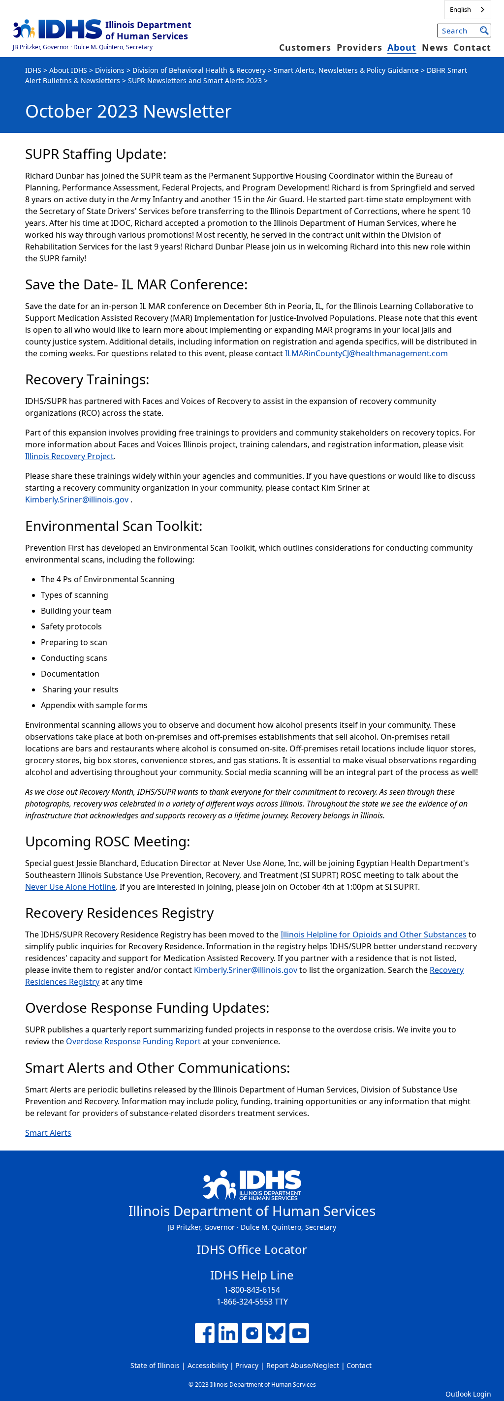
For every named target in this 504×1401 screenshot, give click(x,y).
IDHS (33, 70)
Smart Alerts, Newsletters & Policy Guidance (346, 70)
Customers (305, 47)
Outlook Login (468, 1394)
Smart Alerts (48, 1132)
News (435, 47)
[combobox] (467, 9)
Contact (472, 47)
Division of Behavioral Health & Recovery (199, 70)
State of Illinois (155, 1365)
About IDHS (68, 70)
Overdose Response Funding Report (133, 1041)
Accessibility (208, 1365)
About (401, 47)
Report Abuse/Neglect (302, 1365)
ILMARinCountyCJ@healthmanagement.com (366, 353)
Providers (359, 47)
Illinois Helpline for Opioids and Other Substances (374, 934)
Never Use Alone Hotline (70, 886)
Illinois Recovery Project (69, 456)
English (460, 9)
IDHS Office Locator (252, 1249)
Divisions (110, 70)
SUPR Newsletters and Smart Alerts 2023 (195, 80)
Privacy (246, 1365)
